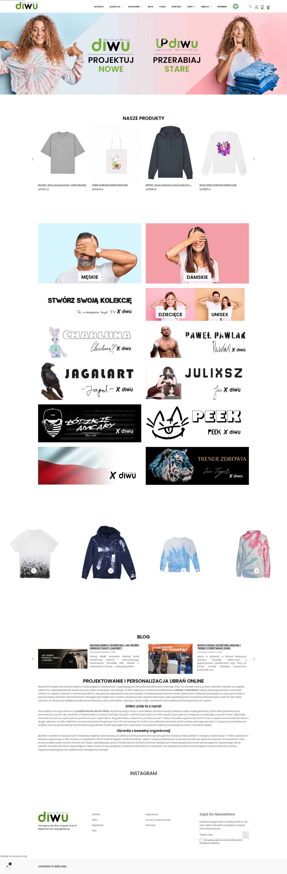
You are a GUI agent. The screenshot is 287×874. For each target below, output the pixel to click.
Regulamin (98, 825)
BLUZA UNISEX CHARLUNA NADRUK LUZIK (218, 185)
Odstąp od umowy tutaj (13, 856)
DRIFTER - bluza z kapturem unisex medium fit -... (169, 185)
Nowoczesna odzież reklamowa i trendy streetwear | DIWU (219, 647)
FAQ (94, 830)
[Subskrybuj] (245, 835)
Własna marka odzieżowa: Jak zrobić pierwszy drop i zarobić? (114, 647)
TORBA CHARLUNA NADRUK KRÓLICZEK (110, 185)
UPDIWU (96, 814)
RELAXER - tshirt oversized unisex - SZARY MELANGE (62, 185)
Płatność (151, 825)
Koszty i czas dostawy (158, 819)
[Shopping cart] (7, 867)
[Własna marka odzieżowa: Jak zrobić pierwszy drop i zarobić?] (62, 659)
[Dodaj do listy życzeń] (82, 127)
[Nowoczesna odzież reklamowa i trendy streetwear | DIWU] (170, 659)
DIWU (95, 819)
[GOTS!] (235, 6)
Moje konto (152, 814)
